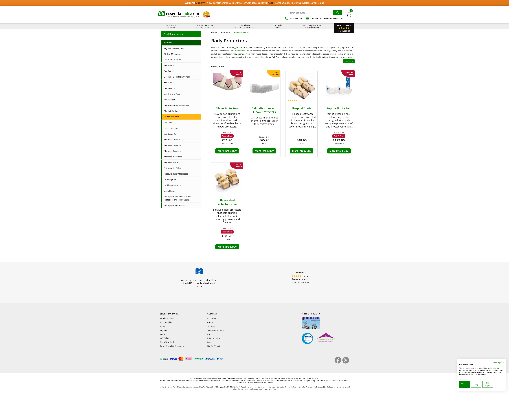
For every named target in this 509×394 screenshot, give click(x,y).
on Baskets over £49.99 (244, 26)
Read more (349, 61)
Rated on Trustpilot (344, 28)
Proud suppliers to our (312, 26)
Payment (164, 330)
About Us (211, 318)
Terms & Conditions (216, 330)
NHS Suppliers (166, 322)
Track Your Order (167, 342)
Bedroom (225, 32)
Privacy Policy (213, 338)
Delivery (164, 326)
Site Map (211, 326)
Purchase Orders (167, 318)
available (278, 26)
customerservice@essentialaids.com (326, 18)
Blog (209, 342)
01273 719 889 (295, 18)
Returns (163, 334)
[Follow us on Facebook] (338, 362)
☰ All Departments (173, 34)
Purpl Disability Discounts (172, 346)
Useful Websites (214, 346)
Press (209, 334)
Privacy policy (498, 362)
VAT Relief (164, 338)
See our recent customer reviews (300, 281)
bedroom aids (238, 50)
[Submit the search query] (337, 12)
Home (214, 32)
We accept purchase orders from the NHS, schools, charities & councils (199, 283)
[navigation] (181, 34)
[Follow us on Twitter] (345, 362)
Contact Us (212, 322)
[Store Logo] (178, 14)
